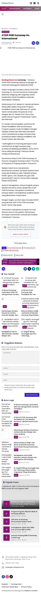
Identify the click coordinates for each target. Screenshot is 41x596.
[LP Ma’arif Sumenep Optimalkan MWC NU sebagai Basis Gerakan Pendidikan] (11, 282)
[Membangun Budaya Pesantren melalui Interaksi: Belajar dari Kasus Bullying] (11, 303)
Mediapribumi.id (9, 80)
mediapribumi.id (6, 42)
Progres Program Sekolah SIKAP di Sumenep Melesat (24, 513)
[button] (31, 3)
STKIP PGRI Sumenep (12, 251)
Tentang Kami (16, 584)
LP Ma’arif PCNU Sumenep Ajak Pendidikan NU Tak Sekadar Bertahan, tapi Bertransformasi (30, 292)
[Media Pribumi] (8, 3)
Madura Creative (30, 591)
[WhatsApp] (37, 269)
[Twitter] (29, 269)
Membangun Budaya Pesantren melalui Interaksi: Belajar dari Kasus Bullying (10, 313)
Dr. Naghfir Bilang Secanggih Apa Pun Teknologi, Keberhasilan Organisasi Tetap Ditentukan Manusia (28, 334)
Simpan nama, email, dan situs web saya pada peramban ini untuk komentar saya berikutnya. (19, 387)
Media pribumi (30, 248)
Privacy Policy (26, 587)
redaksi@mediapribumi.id (14, 567)
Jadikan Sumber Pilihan (20, 234)
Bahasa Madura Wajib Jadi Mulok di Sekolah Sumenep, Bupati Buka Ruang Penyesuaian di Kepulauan (29, 313)
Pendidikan (5, 32)
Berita (5, 286)
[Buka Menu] (34, 3)
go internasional (15, 248)
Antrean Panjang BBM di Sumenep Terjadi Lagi (24, 537)
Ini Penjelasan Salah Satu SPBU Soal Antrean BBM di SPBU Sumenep (22, 529)
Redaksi (5, 584)
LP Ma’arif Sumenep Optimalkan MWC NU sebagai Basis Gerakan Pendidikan (11, 292)
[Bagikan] (37, 43)
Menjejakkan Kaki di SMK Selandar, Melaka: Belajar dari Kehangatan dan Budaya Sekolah (10, 334)
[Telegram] (33, 269)
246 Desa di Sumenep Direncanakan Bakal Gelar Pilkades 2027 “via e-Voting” (22, 521)
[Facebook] (25, 269)
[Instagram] (7, 576)
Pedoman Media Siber (10, 587)
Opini (4, 306)
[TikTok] (11, 576)
